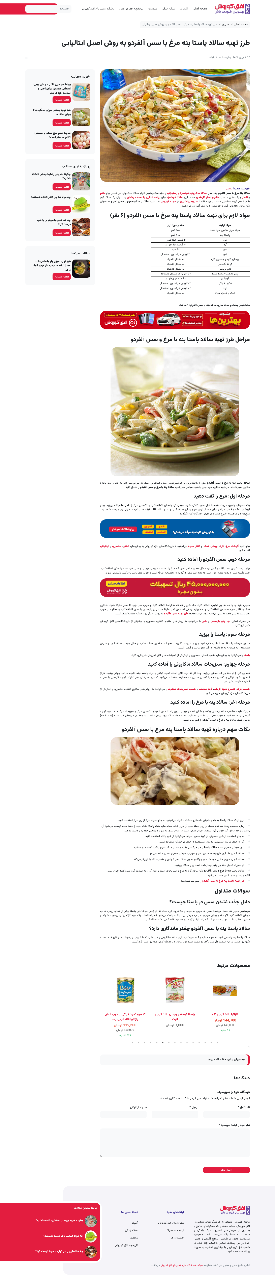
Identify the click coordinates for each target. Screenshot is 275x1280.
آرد (229, 621)
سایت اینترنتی (138, 1107)
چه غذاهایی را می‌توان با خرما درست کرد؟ (53, 222)
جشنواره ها (177, 1238)
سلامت (152, 8)
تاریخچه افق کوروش (131, 8)
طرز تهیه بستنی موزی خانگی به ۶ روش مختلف (52, 112)
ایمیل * (193, 1107)
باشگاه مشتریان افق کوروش (98, 8)
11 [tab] (193, 1042)
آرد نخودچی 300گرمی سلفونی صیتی (224, 1017)
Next (97, 1006)
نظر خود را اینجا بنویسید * (234, 1125)
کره (222, 546)
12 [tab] (199, 1042)
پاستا (247, 655)
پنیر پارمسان (218, 621)
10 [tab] (187, 1042)
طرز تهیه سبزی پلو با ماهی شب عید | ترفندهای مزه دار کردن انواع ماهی (51, 265)
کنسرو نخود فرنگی (225, 689)
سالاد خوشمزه (174, 197)
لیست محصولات (174, 1230)
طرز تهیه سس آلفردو (176, 614)
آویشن (214, 546)
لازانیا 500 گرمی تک (175, 1014)
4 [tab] (151, 1042)
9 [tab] (181, 1042)
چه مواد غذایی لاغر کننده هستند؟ (51, 197)
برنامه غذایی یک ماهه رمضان (143, 197)
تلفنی (126, 546)
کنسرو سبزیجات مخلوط (182, 689)
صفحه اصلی (200, 8)
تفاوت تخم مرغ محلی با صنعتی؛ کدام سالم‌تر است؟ (52, 135)
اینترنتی (105, 546)
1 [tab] (133, 1042)
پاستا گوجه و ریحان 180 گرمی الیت (125, 1017)
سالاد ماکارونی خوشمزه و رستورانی (187, 193)
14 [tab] (211, 1042)
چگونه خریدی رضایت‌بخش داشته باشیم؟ (51, 176)
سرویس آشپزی (189, 201)
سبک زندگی (169, 8)
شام (102, 193)
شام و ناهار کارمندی (207, 197)
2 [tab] (139, 1042)
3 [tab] (145, 1042)
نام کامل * (244, 1107)
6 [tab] (163, 1042)
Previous (253, 1006)
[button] (26, 57)
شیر (204, 621)
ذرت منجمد (205, 689)
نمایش (229, 189)
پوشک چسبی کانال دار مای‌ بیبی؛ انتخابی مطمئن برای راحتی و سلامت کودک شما (52, 88)
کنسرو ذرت (243, 689)
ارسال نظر (226, 1170)
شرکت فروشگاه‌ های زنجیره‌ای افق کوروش (181, 1265)
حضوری (116, 546)
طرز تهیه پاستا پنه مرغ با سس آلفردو (223, 881)
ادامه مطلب (62, 100)
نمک (206, 546)
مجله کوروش (168, 201)
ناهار (245, 197)
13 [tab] (205, 1042)
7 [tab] (169, 1042)
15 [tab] (217, 1042)
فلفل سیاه (194, 546)
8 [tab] (175, 1042)
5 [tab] (157, 1042)
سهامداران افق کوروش (171, 1223)
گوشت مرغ (232, 546)
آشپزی (184, 8)
